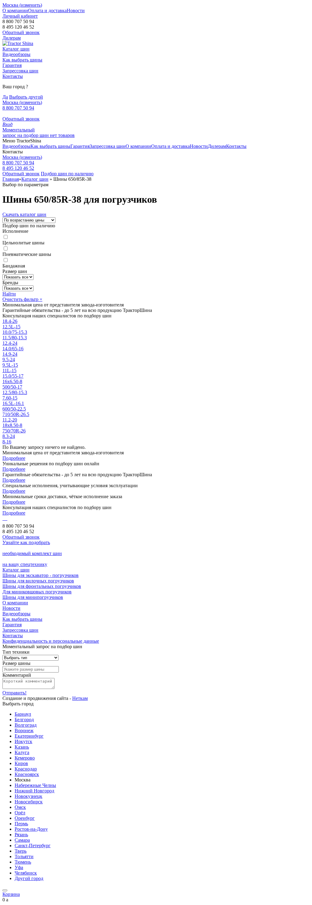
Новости (76, 10)
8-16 (6, 441)
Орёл (20, 812)
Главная (10, 179)
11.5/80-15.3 (14, 337)
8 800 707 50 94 (18, 107)
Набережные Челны (35, 785)
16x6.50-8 (12, 381)
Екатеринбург (29, 736)
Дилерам (11, 37)
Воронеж (24, 730)
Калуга (22, 752)
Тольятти (24, 856)
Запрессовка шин (20, 70)
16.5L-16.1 (13, 403)
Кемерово (25, 757)
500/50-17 (12, 387)
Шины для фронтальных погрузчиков (41, 586)
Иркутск (23, 741)
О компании (15, 10)
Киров (21, 763)
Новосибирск (29, 801)
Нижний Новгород (34, 790)
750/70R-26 (14, 430)
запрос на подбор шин (26, 132)
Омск (20, 807)
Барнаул (23, 714)
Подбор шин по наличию (67, 173)
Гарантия (12, 65)
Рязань (21, 834)
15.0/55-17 (12, 376)
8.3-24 (8, 436)
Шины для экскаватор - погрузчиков (40, 575)
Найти (9, 293)
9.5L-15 (10, 365)
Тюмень (23, 862)
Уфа (19, 867)
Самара (22, 840)
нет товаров (62, 135)
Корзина (11, 894)
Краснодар (26, 768)
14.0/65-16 (12, 348)
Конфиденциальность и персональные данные (50, 641)
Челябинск (26, 872)
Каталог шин (16, 48)
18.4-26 (9, 321)
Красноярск (27, 774)
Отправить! (14, 692)
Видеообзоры (16, 54)
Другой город (29, 878)
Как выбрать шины (22, 59)
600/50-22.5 (14, 408)
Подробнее (13, 458)
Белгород (24, 719)
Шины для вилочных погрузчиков (38, 580)
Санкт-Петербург (33, 845)
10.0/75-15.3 (14, 332)
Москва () (22, 5)
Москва (22, 157)
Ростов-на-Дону (31, 829)
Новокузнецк (28, 796)
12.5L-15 (11, 326)
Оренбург (25, 818)
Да (5, 97)
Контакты (12, 76)
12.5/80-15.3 (14, 392)
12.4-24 (9, 343)
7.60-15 (9, 397)
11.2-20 (9, 419)
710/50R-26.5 (15, 414)
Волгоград (26, 725)
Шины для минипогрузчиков (32, 597)
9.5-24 (8, 359)
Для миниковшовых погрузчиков (37, 591)
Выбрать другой (26, 97)
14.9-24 (9, 354)
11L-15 (9, 370)
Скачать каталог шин (24, 214)
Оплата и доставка (47, 10)
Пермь (21, 823)
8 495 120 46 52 (18, 168)
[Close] (4, 890)
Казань (22, 747)
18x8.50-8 (12, 425)
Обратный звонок (21, 118)
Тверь (21, 851)
